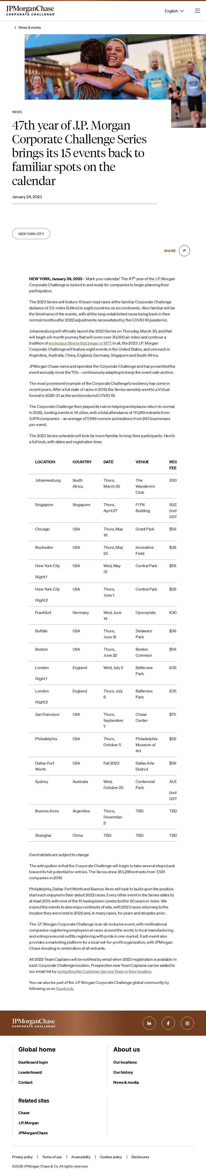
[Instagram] (187, 1023)
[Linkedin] (149, 1023)
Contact (25, 1082)
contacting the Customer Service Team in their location (104, 971)
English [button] (171, 10)
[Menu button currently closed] (197, 11)
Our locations (125, 1062)
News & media (29, 27)
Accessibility (80, 1157)
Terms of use (52, 1157)
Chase (24, 1112)
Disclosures (140, 1157)
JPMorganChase (33, 1132)
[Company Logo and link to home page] (30, 15)
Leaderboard (30, 1072)
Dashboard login (33, 1062)
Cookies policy (111, 1157)
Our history (123, 1072)
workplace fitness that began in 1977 (79, 343)
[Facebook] (168, 1023)
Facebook (64, 988)
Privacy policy (22, 1157)
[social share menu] (184, 250)
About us (126, 1049)
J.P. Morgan (28, 1122)
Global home (37, 1049)
